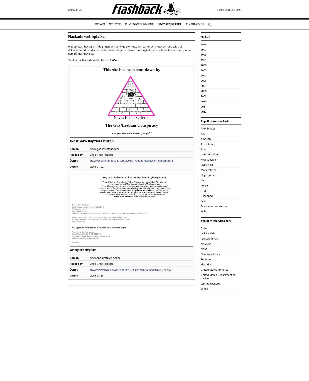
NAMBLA (206, 243)
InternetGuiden (210, 154)
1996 (204, 44)
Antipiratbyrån (83, 250)
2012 (204, 111)
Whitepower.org (210, 283)
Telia (203, 211)
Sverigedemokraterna (214, 206)
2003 (204, 70)
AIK (203, 133)
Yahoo (204, 288)
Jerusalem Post (210, 238)
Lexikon (99, 24)
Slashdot (206, 264)
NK (202, 180)
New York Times (210, 254)
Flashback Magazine (139, 24)
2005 (204, 75)
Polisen (205, 185)
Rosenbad (207, 196)
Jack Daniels (208, 233)
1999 (204, 60)
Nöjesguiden (208, 175)
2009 (204, 96)
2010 (204, 101)
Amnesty (206, 139)
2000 (204, 65)
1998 (204, 54)
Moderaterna (209, 170)
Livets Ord (207, 164)
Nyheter (115, 24)
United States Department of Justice (218, 276)
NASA (204, 249)
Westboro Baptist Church (92, 141)
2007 (204, 86)
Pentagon (206, 259)
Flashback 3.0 (195, 24)
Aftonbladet (208, 128)
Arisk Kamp (207, 144)
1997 (204, 49)
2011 (204, 106)
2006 (204, 80)
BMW (204, 228)
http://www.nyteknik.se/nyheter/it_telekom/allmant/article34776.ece (130, 269)
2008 (204, 91)
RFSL (203, 190)
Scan (204, 201)
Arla (203, 149)
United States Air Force (214, 269)
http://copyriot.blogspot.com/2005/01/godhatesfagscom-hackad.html (131, 160)
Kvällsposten (208, 159)
